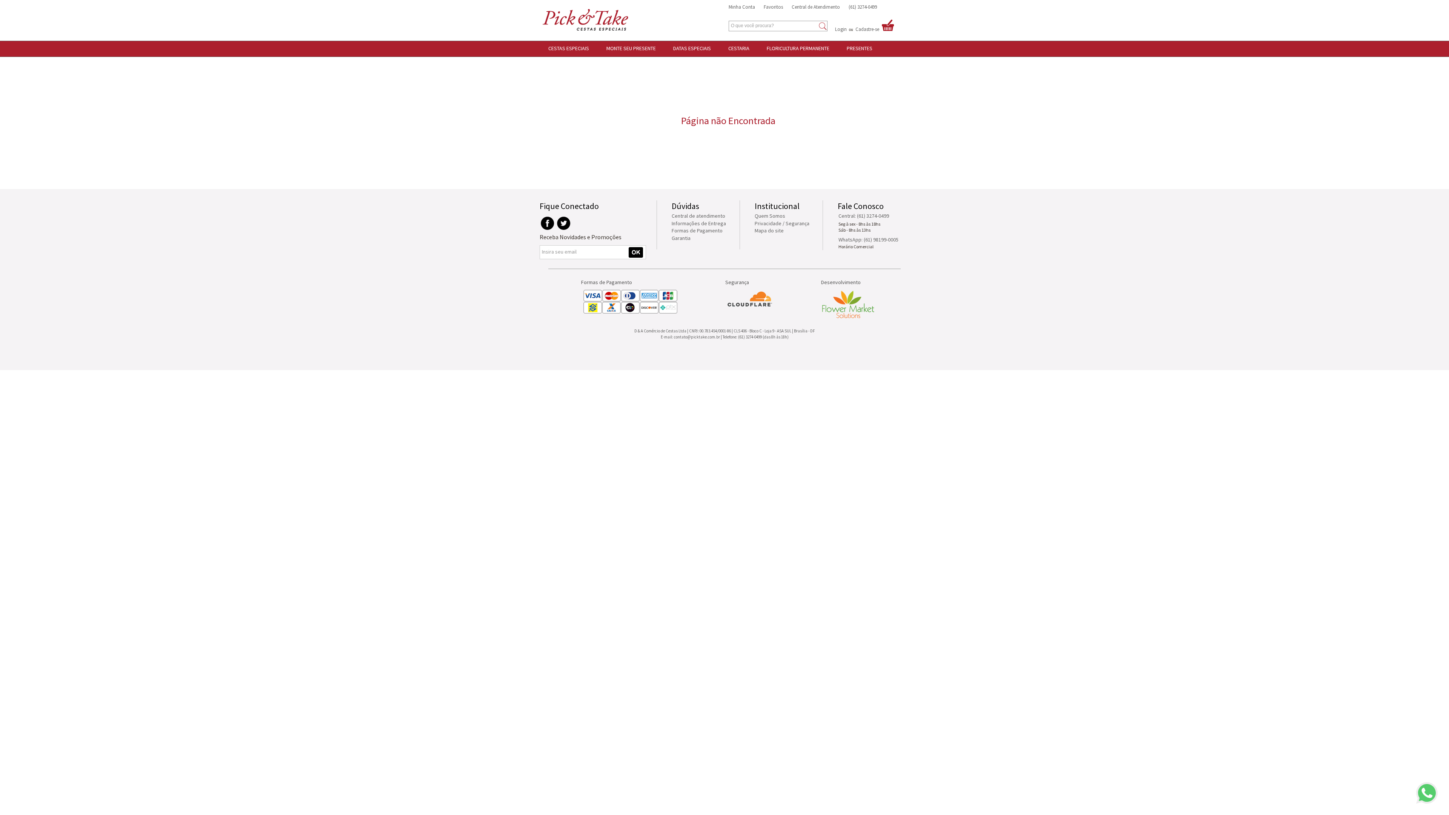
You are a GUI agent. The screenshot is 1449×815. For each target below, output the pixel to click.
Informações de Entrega (699, 223)
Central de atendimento (698, 215)
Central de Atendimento (816, 7)
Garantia (681, 238)
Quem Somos (770, 215)
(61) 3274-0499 (863, 7)
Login (841, 29)
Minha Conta (742, 7)
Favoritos (773, 7)
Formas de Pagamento (697, 230)
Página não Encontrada (728, 120)
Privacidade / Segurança (782, 223)
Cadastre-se (867, 29)
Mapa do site (769, 230)
